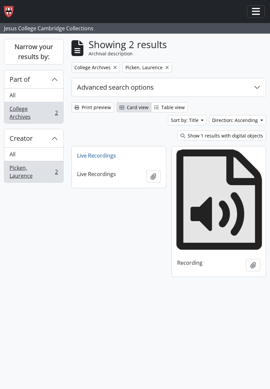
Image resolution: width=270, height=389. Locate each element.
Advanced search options (115, 87)
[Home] (11, 11)
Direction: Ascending (235, 120)
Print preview (95, 107)
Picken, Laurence (33, 171)
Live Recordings (96, 155)
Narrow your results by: (33, 51)
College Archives (33, 112)
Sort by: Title (185, 120)
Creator (21, 138)
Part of (20, 79)
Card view (136, 107)
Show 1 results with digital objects (224, 136)
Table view (172, 107)
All (12, 95)
